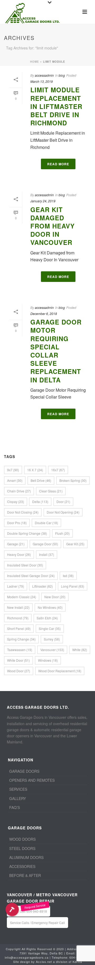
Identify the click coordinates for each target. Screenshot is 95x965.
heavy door (19, 554)
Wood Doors (22, 839)
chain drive (19, 491)
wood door (18, 671)
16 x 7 (35, 470)
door (63, 501)
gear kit (75, 544)
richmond (17, 618)
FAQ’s (14, 807)
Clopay (15, 501)
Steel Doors (22, 848)
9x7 (13, 470)
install (46, 554)
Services (18, 789)
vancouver (52, 649)
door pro (17, 522)
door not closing (23, 512)
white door (18, 660)
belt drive (41, 480)
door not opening (63, 512)
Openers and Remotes (32, 780)
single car (50, 628)
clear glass (51, 491)
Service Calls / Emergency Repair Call (37, 922)
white (79, 649)
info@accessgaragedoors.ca (27, 957)
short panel (19, 628)
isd (68, 575)
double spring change (27, 533)
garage (16, 544)
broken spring (73, 480)
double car (46, 522)
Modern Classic (21, 596)
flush (62, 533)
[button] (12, 909)
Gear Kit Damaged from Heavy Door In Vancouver (52, 226)
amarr (14, 480)
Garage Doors (24, 771)
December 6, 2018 (43, 313)
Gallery (17, 798)
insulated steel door (25, 565)
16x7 (58, 470)
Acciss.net (44, 961)
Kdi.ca (77, 961)
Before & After (25, 875)
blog (62, 75)
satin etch (47, 618)
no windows (50, 607)
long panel (72, 586)
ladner (15, 586)
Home (34, 61)
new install (18, 607)
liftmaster (42, 586)
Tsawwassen (19, 649)
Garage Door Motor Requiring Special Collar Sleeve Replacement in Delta (56, 350)
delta (40, 501)
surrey (52, 639)
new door (54, 596)
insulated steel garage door (31, 575)
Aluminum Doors (26, 857)
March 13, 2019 (41, 81)
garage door (45, 544)
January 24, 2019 (42, 201)
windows (48, 660)
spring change (21, 639)
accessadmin (44, 75)
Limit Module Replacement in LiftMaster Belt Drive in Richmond (56, 106)
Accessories (22, 866)
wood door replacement (59, 671)
